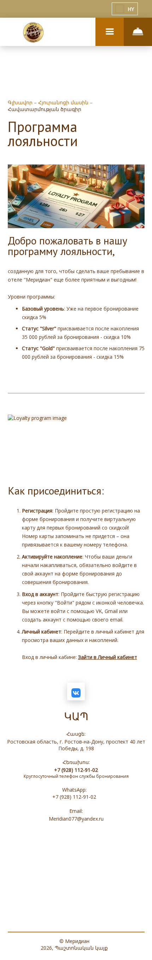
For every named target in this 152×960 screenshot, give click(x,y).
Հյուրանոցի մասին (64, 102)
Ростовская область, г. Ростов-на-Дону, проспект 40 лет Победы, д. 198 (76, 745)
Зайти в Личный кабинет (107, 657)
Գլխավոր (21, 102)
